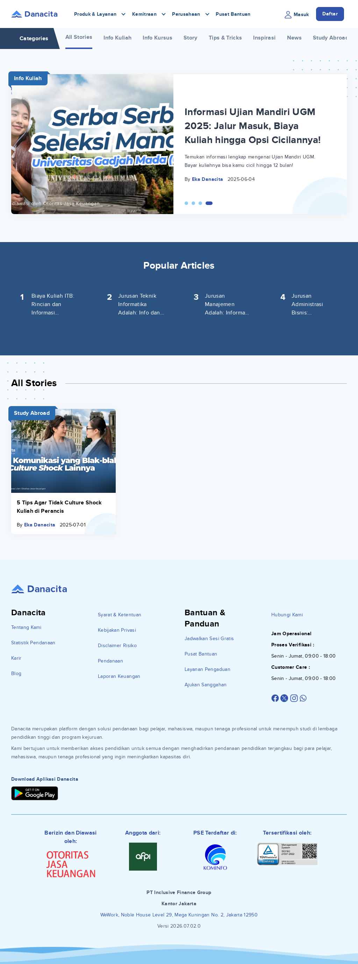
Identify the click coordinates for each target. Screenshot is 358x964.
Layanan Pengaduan (207, 669)
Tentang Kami (26, 627)
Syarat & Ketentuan (119, 615)
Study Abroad (331, 37)
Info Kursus (157, 37)
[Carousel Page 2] (193, 203)
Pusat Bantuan (233, 14)
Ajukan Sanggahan (206, 685)
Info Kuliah (117, 37)
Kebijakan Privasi (117, 630)
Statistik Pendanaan (33, 643)
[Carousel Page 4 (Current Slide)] (209, 203)
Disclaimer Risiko (117, 645)
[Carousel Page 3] (200, 203)
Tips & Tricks (225, 37)
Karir (16, 658)
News (294, 37)
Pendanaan (110, 661)
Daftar (330, 14)
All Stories (79, 37)
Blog (16, 673)
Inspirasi (264, 37)
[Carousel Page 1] (186, 203)
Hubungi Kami (287, 615)
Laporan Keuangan (119, 676)
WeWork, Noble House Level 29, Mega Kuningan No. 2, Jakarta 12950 (179, 915)
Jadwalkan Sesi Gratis (209, 639)
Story (191, 37)
